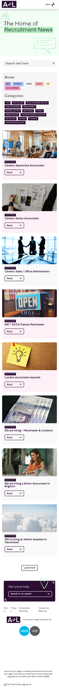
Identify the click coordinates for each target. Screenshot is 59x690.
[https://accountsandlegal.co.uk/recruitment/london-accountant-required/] (29, 356)
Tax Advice (18, 103)
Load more (30, 568)
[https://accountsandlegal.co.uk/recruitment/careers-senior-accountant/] (29, 197)
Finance (33, 119)
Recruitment (29, 107)
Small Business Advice (37, 103)
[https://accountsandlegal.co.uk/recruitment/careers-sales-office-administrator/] (29, 250)
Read (9, 172)
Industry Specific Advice (33, 115)
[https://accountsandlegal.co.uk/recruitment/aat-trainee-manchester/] (29, 303)
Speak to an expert (21, 594)
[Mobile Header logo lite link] (9, 7)
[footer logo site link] (13, 619)
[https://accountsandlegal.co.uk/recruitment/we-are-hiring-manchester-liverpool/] (29, 409)
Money (39, 111)
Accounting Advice (15, 122)
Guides (22, 119)
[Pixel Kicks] (21, 684)
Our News (28, 111)
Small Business (13, 107)
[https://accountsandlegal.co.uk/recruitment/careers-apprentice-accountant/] (29, 144)
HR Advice (10, 119)
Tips (7, 103)
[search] (53, 63)
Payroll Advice (13, 111)
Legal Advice (12, 115)
